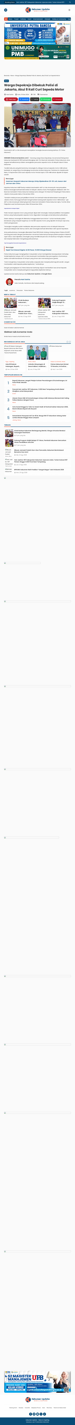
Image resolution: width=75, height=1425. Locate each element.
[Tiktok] (44, 1414)
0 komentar (44, 94)
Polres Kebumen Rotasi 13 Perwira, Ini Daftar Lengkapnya (59, 366)
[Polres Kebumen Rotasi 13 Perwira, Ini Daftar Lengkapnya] (60, 352)
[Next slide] (70, 342)
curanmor (12, 290)
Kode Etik (27, 1408)
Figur (7, 361)
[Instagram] (34, 1414)
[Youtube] (37, 1414)
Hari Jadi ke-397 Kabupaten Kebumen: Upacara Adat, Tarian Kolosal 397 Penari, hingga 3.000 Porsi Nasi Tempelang (41, 461)
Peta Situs (49, 1408)
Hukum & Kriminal (56, 361)
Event (29, 19)
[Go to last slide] (67, 342)
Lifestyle (47, 19)
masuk (14, 336)
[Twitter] (41, 1414)
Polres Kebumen (29, 290)
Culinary (23, 19)
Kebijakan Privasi (36, 1408)
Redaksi (21, 1408)
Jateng (14, 420)
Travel (16, 19)
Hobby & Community (59, 19)
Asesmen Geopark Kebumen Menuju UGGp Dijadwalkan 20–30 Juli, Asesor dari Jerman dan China (36, 182)
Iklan (43, 1408)
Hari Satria (25, 279)
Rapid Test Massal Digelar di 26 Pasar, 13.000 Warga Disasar (28, 250)
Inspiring (11, 361)
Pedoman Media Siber (60, 1408)
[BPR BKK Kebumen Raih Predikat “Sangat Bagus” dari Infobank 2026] (9, 471)
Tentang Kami (13, 1408)
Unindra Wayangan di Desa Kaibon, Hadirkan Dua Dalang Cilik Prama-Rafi (37, 367)
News (10, 19)
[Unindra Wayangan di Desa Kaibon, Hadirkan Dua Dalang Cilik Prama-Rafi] (37, 352)
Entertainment (38, 19)
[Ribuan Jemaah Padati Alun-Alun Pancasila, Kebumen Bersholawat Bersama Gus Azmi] (10, 314)
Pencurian (20, 290)
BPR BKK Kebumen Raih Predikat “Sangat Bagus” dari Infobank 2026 (38, 2)
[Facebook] (30, 1414)
